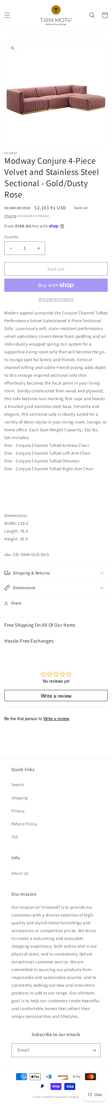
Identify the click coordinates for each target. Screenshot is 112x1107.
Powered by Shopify (67, 1096)
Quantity (11, 236)
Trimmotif (48, 1096)
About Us (20, 873)
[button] (7, 15)
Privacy (17, 810)
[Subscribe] (94, 1050)
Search (17, 784)
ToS (14, 836)
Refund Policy (24, 823)
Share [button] (16, 603)
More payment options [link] (56, 299)
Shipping (10, 216)
